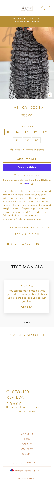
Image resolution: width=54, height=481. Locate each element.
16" (26, 132)
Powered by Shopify (27, 478)
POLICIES (27, 444)
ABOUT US (27, 434)
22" (18, 140)
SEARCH (27, 454)
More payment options (27, 174)
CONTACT (27, 449)
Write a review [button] (27, 411)
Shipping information (27, 227)
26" (36, 140)
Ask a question (27, 234)
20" (45, 132)
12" (8, 132)
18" (35, 132)
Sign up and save (26, 463)
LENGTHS (27, 126)
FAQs (27, 439)
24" (27, 140)
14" (17, 132)
